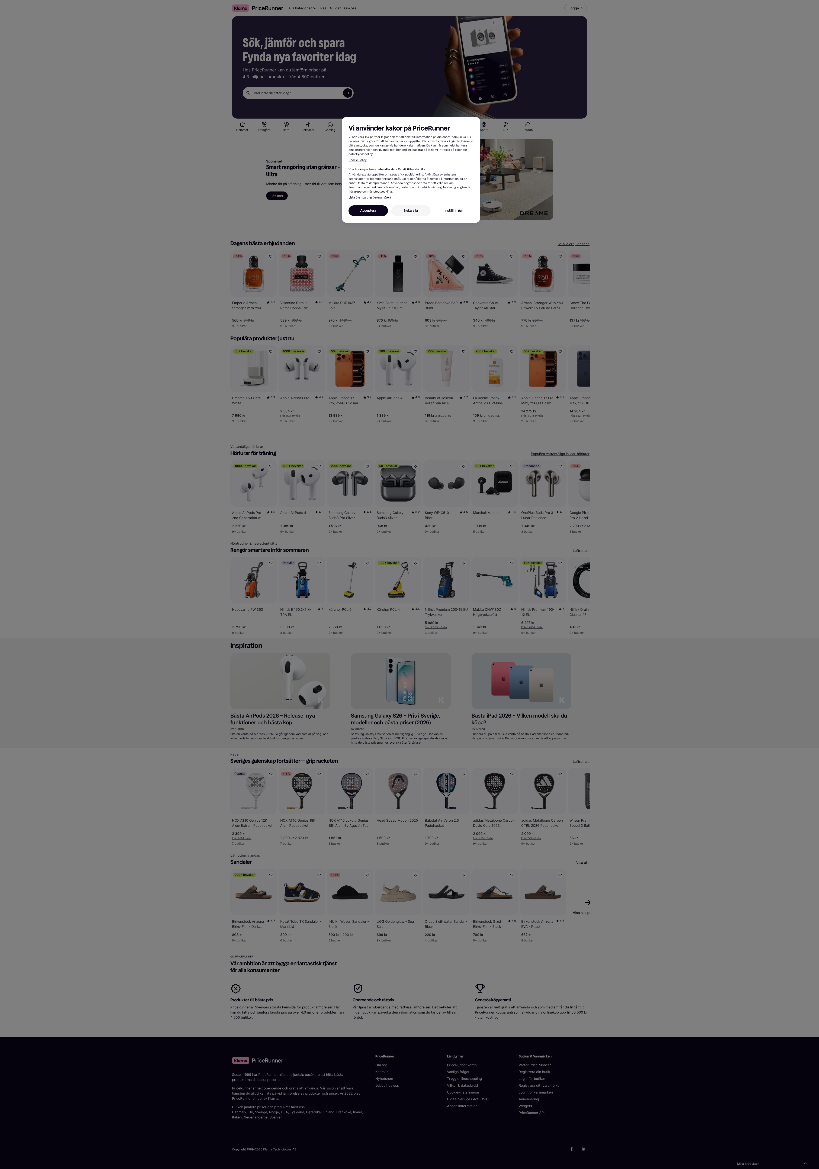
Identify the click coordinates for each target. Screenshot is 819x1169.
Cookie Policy (358, 160)
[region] (411, 170)
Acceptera (368, 211)
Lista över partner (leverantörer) (370, 197)
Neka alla (411, 211)
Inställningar (453, 211)
